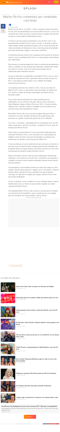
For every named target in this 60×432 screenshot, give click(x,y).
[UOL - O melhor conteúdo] (5, 2)
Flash (9, 7)
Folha (46, 7)
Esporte (52, 7)
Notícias (22, 7)
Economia (40, 7)
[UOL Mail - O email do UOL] (49, 2)
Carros (34, 7)
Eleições (15, 7)
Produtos (3, 7)
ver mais (29, 416)
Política (28, 7)
